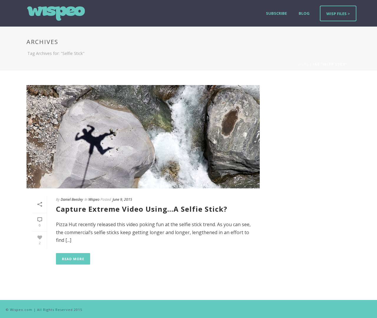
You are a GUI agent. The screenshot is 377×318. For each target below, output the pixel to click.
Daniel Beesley (72, 199)
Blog (304, 13)
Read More (73, 259)
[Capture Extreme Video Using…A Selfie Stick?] (143, 136)
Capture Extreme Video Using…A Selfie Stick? (141, 209)
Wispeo (94, 199)
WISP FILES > (338, 13)
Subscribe (276, 13)
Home (303, 64)
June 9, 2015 (122, 199)
